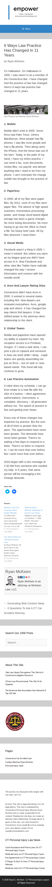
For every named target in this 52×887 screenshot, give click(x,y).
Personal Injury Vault (14, 766)
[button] (26, 109)
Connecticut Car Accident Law (18, 758)
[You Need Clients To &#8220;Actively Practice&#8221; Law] (14, 549)
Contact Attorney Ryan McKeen (19, 762)
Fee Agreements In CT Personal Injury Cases (25, 858)
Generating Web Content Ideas (25, 603)
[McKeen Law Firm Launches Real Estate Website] (14, 519)
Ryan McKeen (18, 571)
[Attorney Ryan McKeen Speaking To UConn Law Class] (35, 519)
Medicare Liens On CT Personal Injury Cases (25, 868)
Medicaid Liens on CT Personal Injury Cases (24, 854)
